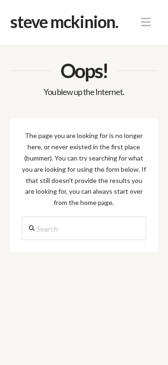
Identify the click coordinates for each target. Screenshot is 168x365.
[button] (146, 22)
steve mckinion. (64, 21)
